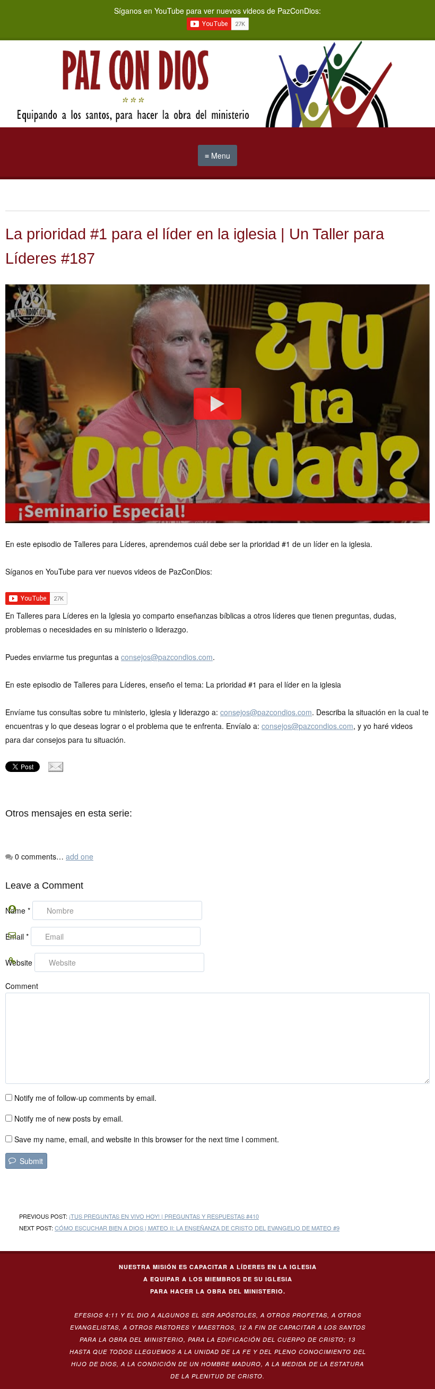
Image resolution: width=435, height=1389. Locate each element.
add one (79, 856)
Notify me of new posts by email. (68, 1118)
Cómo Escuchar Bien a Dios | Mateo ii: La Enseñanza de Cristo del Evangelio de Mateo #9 (197, 1227)
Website (18, 962)
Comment (21, 985)
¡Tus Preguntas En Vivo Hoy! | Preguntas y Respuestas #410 (164, 1216)
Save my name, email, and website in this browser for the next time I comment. (146, 1139)
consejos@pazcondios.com (167, 657)
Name (17, 910)
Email (17, 936)
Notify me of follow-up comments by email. (85, 1097)
